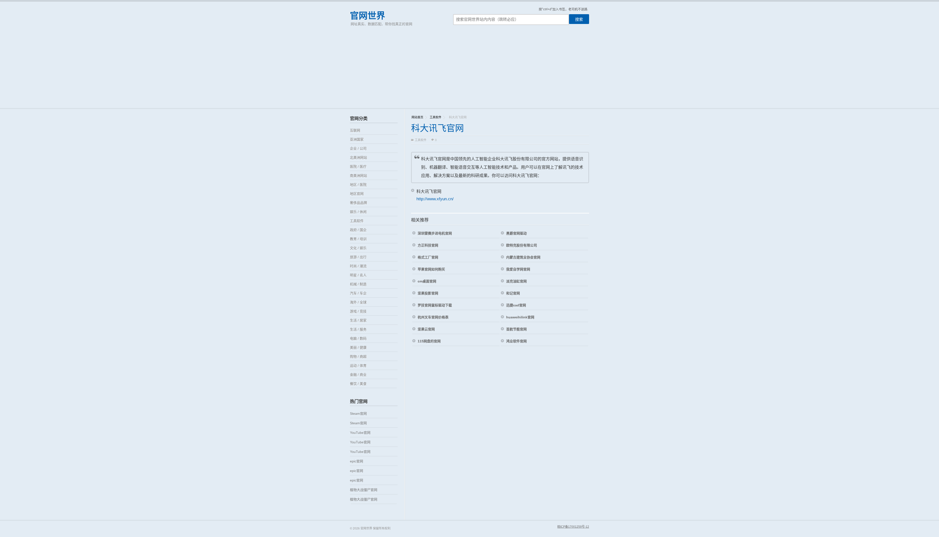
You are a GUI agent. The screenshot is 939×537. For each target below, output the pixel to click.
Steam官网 (358, 413)
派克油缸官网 (516, 281)
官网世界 (367, 16)
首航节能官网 (516, 329)
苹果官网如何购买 (431, 269)
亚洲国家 (357, 139)
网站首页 (417, 117)
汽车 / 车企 (358, 293)
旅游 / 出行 (358, 257)
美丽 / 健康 (358, 347)
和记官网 (513, 293)
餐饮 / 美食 (358, 384)
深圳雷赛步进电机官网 (435, 233)
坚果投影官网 (428, 293)
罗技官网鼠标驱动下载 (435, 305)
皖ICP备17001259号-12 (573, 526)
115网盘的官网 (429, 341)
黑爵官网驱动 (516, 233)
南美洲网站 (358, 176)
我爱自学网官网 (518, 269)
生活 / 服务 (358, 329)
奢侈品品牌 (358, 203)
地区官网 (357, 194)
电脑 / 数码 (358, 338)
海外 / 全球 (358, 302)
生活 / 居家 (358, 320)
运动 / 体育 (358, 366)
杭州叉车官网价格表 (433, 317)
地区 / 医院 (358, 185)
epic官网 (356, 461)
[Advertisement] (469, 71)
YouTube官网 (360, 433)
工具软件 (435, 117)
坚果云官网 (426, 329)
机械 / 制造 (358, 284)
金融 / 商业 (358, 375)
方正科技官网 (428, 245)
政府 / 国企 (358, 230)
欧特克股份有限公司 (521, 245)
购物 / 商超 (358, 356)
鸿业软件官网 (516, 341)
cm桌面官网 (427, 281)
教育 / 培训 (358, 239)
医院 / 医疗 (358, 166)
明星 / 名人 (358, 275)
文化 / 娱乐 (358, 248)
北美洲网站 (358, 157)
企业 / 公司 (358, 148)
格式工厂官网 (428, 257)
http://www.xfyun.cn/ (435, 199)
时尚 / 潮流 (358, 266)
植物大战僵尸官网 (363, 490)
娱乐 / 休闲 (358, 212)
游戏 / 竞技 (358, 311)
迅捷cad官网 (516, 305)
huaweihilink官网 (520, 317)
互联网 (355, 130)
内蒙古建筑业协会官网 (523, 257)
